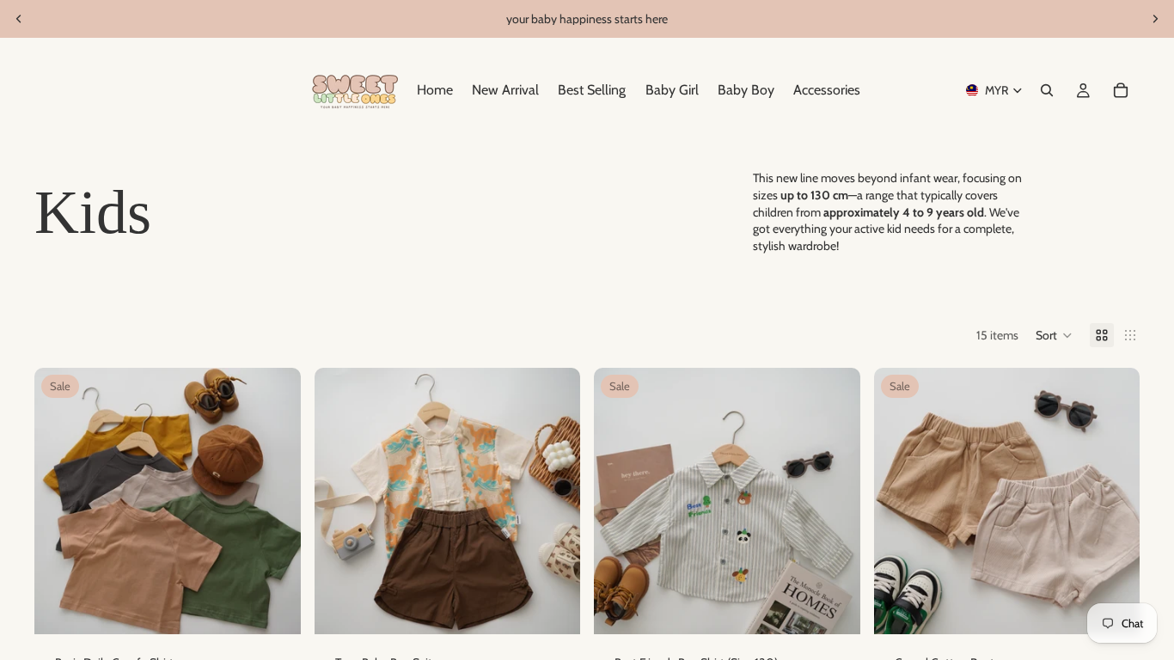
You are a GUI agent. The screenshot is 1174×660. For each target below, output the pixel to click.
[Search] (1047, 90)
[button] (1054, 335)
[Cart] (1121, 90)
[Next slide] (1155, 19)
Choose (289, 607)
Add (848, 607)
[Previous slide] (19, 19)
